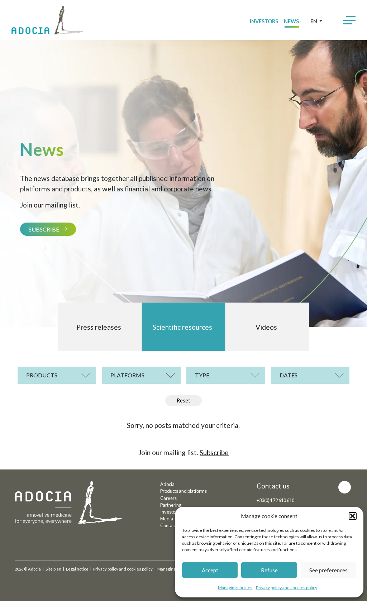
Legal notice (77, 569)
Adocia (167, 484)
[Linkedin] (344, 487)
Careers (168, 498)
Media (166, 518)
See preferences (328, 570)
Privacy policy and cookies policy (286, 587)
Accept (210, 570)
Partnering (170, 505)
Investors (264, 21)
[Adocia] (47, 20)
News (291, 21)
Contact (168, 525)
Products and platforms (183, 491)
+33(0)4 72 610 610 (275, 500)
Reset (183, 400)
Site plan (53, 569)
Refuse (269, 570)
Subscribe (44, 229)
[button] (352, 516)
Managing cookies (235, 587)
